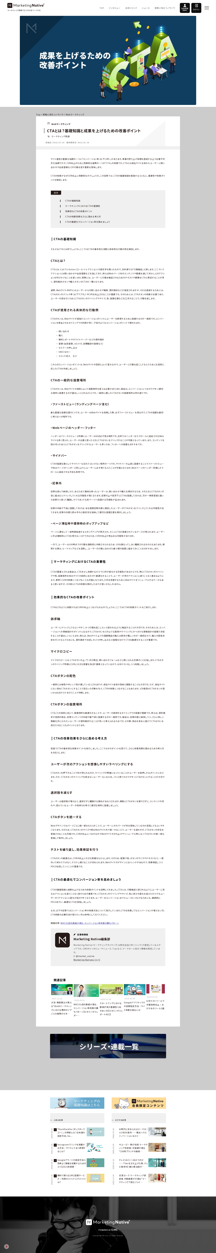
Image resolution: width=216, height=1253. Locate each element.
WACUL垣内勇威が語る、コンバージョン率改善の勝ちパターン (90, 923)
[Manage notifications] (6, 1246)
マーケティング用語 (60, 136)
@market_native (85, 956)
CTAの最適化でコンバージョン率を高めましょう (87, 221)
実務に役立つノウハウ (165, 7)
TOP (101, 7)
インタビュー (114, 7)
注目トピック (131, 7)
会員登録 (184, 9)
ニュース (146, 7)
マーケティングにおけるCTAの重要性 (82, 205)
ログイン (196, 9)
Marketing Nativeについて (87, 959)
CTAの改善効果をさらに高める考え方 (83, 216)
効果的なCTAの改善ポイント (78, 211)
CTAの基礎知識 (72, 200)
